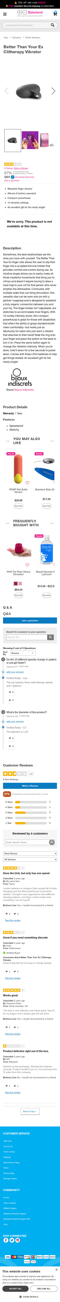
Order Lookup (9, 1152)
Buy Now (18, 506)
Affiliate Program (10, 1208)
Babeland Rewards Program (15, 1214)
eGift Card (8, 1141)
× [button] (56, 1270)
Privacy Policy (9, 1173)
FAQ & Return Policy (12, 1162)
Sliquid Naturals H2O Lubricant (46, 573)
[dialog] (30, 1284)
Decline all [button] (44, 1288)
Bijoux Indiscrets (24, 389)
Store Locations (10, 1203)
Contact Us (8, 1146)
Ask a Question (12, 180)
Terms (6, 1168)
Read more (28, 1283)
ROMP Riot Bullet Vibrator (18, 491)
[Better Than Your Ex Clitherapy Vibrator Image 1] (30, 91)
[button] (5, 14)
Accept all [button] (15, 1288)
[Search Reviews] (52, 842)
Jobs (6, 1224)
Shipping (7, 1157)
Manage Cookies (10, 1178)
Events (6, 1197)
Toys (6, 37)
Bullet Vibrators (32, 37)
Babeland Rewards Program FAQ (17, 1219)
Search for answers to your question (26, 632)
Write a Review (21, 168)
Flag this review (12, 920)
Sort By (5, 653)
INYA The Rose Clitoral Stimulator (18, 573)
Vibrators (16, 37)
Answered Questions (24, 177)
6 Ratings (8, 168)
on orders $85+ (30, 6)
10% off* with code (30, 2)
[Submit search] (50, 637)
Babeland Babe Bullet (46, 489)
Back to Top (28, 1111)
